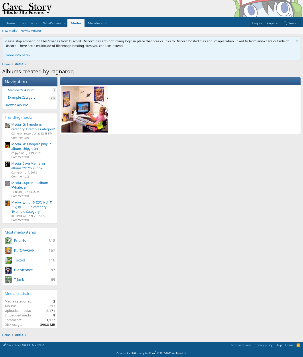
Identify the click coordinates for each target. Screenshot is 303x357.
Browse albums (16, 105)
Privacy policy (264, 345)
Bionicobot (23, 269)
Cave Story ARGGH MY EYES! (25, 345)
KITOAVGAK (24, 250)
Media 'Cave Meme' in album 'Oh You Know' (28, 165)
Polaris (20, 240)
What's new (52, 23)
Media (76, 23)
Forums (27, 23)
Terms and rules (240, 345)
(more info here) (17, 55)
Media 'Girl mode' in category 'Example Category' (33, 126)
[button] (37, 23)
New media (9, 31)
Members (95, 23)
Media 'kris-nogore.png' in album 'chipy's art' (31, 146)
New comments (31, 31)
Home (10, 23)
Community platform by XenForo (151, 353)
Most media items (20, 232)
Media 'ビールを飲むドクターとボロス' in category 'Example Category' (31, 207)
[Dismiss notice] (296, 41)
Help (279, 345)
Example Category (21, 97)
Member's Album (21, 90)
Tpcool (19, 260)
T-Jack (19, 279)
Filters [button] (291, 81)
